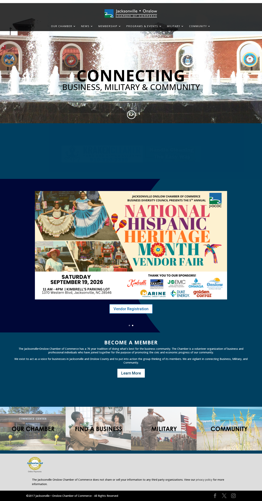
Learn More (131, 373)
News (85, 26)
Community (198, 26)
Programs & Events (142, 26)
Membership (108, 26)
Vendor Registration (131, 309)
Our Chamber (61, 26)
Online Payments (35, 472)
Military (173, 26)
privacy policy (204, 479)
